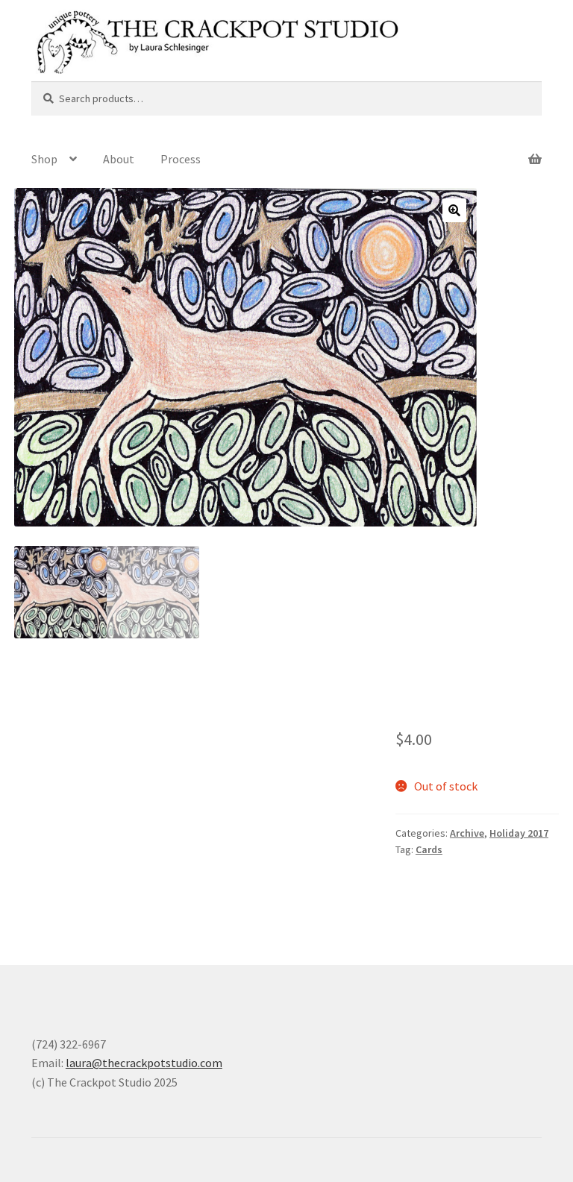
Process (180, 158)
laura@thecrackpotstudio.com (144, 1062)
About (118, 158)
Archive (467, 833)
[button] (454, 210)
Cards (429, 849)
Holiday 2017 (518, 833)
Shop (44, 158)
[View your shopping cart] (486, 150)
